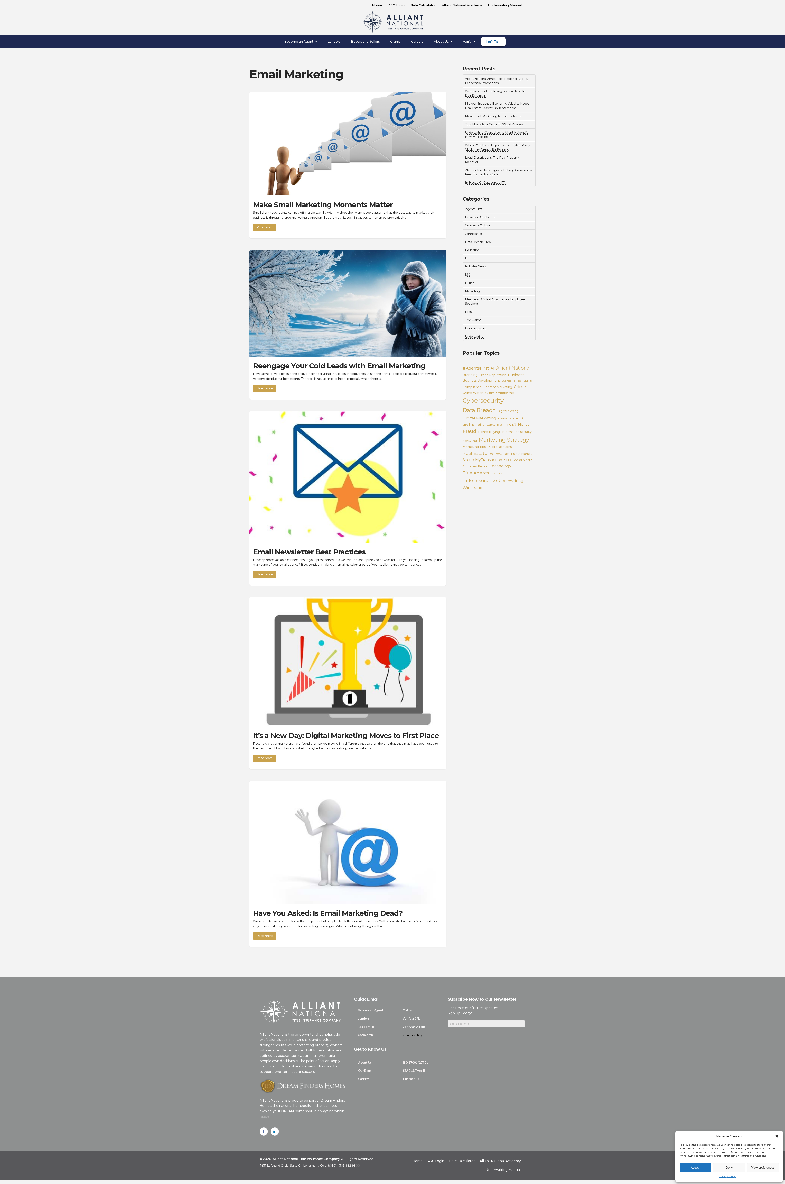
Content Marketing (497, 387)
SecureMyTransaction (482, 460)
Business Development (482, 217)
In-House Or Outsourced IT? (485, 182)
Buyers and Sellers (365, 41)
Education (472, 250)
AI (492, 368)
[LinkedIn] (275, 1131)
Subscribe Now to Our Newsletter (482, 999)
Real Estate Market (518, 454)
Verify (467, 41)
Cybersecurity (483, 400)
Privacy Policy (727, 1176)
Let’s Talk (493, 42)
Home (377, 5)
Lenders (334, 41)
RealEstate (495, 453)
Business (516, 375)
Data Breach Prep (478, 242)
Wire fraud (472, 487)
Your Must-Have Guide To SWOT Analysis (494, 124)
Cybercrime (505, 393)
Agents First (473, 209)
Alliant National (513, 368)
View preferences (763, 1167)
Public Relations (500, 447)
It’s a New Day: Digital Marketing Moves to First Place (346, 735)
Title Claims (473, 320)
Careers (417, 41)
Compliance (473, 234)
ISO (467, 274)
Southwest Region (475, 466)
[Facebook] (264, 1131)
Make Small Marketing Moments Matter (323, 204)
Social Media (522, 460)
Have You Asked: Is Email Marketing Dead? (328, 913)
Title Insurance (480, 480)
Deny (729, 1167)
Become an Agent (298, 41)
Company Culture (477, 225)
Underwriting (474, 336)
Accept (695, 1167)
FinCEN (470, 258)
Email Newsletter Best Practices (309, 551)
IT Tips (469, 283)
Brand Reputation (493, 375)
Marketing (472, 291)
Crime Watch (473, 393)
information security (517, 432)
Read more (265, 227)
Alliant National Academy (462, 5)
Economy (504, 418)
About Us (441, 41)
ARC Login (396, 5)
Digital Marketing (479, 418)
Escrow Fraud (494, 424)
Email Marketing (473, 424)
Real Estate (475, 453)
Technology (500, 466)
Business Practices (511, 381)
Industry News (475, 266)
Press (469, 312)
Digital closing (508, 411)
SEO (507, 460)
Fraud (469, 431)
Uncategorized (475, 328)
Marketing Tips (474, 447)
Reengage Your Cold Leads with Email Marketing (339, 365)
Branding (470, 375)
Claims (395, 41)
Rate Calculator (423, 5)
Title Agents (476, 472)
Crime (520, 386)
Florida (524, 424)
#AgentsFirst (476, 368)
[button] (777, 1136)
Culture (489, 392)
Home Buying (489, 432)
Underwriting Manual (505, 5)
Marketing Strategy (504, 440)
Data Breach (479, 410)
